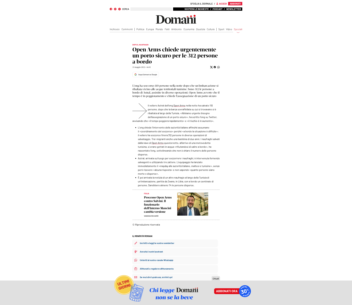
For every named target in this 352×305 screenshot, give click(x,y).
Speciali (238, 29)
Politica (140, 29)
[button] (211, 67)
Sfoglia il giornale (201, 3)
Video (229, 29)
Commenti (127, 29)
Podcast (217, 9)
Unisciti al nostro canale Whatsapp (156, 260)
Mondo (159, 29)
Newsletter (233, 9)
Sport (221, 29)
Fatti (167, 29)
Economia (189, 29)
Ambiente (176, 29)
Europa (150, 29)
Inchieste (115, 29)
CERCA (125, 9)
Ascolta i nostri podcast (151, 251)
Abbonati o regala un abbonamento (157, 268)
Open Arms (179, 105)
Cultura (211, 29)
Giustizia (200, 29)
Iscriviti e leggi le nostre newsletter (157, 243)
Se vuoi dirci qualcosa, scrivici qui (156, 277)
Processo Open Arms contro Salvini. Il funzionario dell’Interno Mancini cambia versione (158, 204)
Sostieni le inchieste (197, 9)
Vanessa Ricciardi (151, 216)
